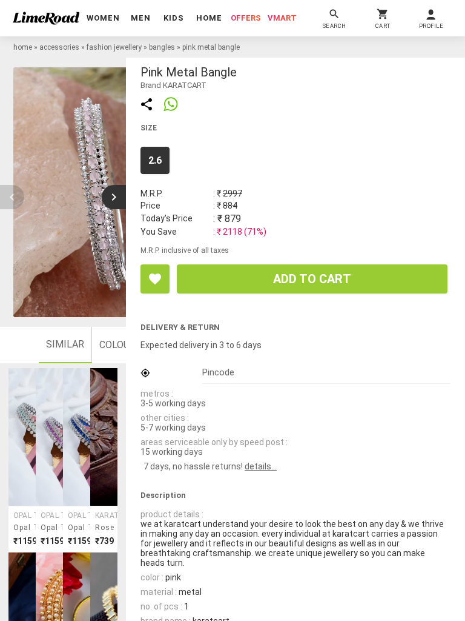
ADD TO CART (312, 279)
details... (261, 466)
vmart (282, 17)
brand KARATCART (173, 85)
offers (246, 17)
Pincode (218, 372)
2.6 (155, 160)
